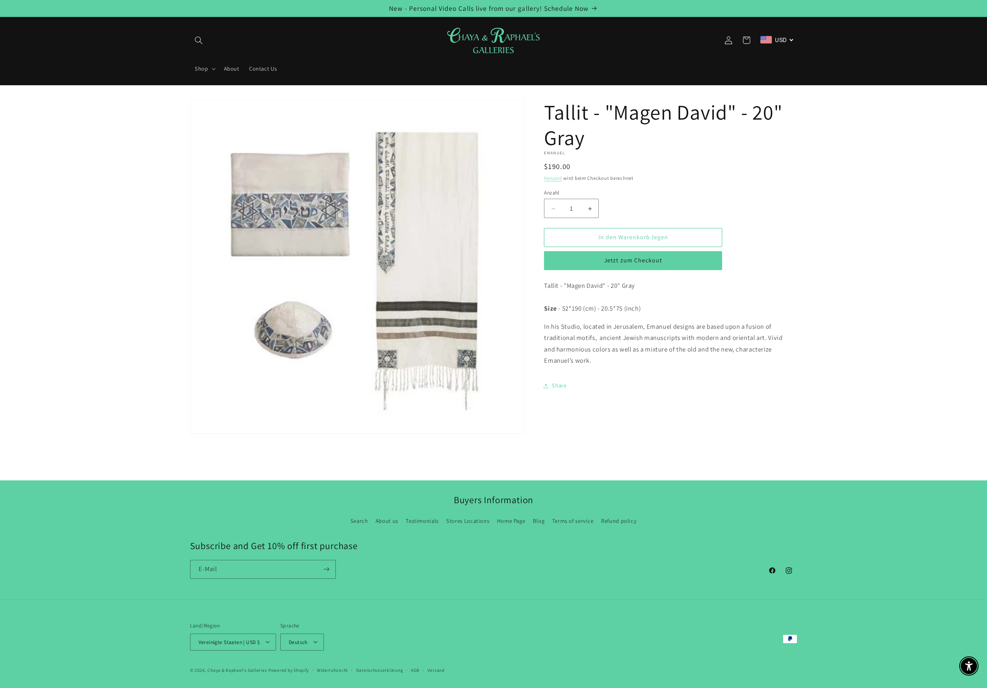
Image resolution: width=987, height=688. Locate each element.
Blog (539, 520)
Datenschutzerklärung (379, 670)
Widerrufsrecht (332, 670)
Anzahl (551, 192)
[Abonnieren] (326, 569)
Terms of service (573, 520)
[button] (199, 40)
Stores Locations (467, 520)
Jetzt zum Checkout (633, 261)
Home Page (511, 520)
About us (387, 520)
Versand (553, 178)
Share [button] (559, 385)
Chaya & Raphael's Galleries (237, 670)
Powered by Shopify (288, 670)
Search (359, 520)
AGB (415, 670)
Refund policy (619, 520)
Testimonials (422, 520)
